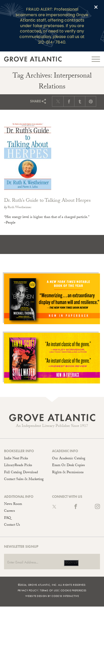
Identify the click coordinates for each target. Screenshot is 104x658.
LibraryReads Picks (18, 466)
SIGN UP (71, 563)
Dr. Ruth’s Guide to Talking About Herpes (47, 201)
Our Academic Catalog (68, 459)
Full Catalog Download (21, 473)
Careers (9, 511)
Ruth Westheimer (19, 207)
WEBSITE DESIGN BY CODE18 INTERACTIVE (52, 596)
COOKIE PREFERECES (73, 590)
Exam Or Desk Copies (68, 466)
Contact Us (12, 525)
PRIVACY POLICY (28, 590)
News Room (13, 504)
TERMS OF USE (49, 590)
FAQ (7, 518)
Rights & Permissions (68, 473)
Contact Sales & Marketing (24, 480)
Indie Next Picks (16, 459)
